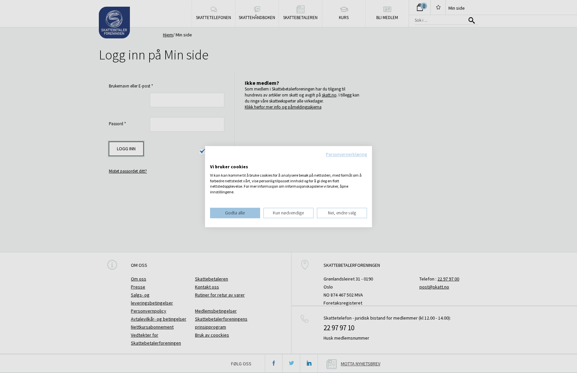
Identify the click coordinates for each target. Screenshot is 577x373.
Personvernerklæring (346, 154)
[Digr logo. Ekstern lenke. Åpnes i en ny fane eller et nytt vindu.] (214, 160)
